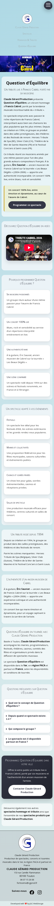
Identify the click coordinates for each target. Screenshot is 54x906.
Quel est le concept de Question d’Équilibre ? (25, 704)
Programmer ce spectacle (27, 205)
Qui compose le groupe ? (22, 728)
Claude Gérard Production (27, 27)
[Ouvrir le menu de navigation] (48, 4)
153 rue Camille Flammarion (27, 872)
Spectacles (27, 33)
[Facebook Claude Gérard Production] (32, 892)
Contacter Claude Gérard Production (27, 790)
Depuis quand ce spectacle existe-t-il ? (26, 717)
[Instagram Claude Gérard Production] (40, 892)
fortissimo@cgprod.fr (27, 883)
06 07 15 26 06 (27, 879)
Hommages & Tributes (27, 40)
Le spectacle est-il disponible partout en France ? (23, 740)
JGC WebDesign (36, 903)
